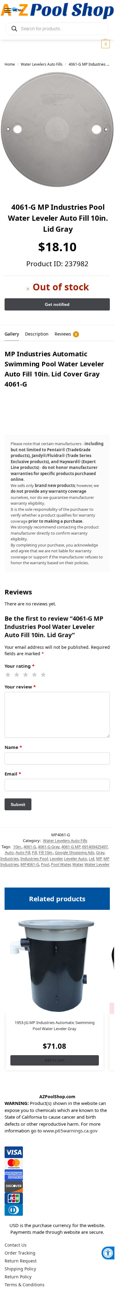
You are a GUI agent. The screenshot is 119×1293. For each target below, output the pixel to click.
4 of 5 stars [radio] (34, 674)
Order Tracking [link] (20, 1253)
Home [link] (10, 64)
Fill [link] (34, 852)
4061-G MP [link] (70, 846)
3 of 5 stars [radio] (26, 674)
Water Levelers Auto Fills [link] (42, 64)
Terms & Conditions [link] (25, 1285)
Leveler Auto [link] (75, 858)
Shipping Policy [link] (20, 1269)
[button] (105, 44)
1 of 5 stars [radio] (8, 674)
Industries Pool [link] (34, 858)
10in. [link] (17, 846)
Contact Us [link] (16, 1245)
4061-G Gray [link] (49, 846)
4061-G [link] (29, 846)
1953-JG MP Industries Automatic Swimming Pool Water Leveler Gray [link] (55, 1025)
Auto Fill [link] (23, 852)
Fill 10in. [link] (46, 852)
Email (13, 774)
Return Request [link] (21, 1261)
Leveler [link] (56, 858)
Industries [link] (9, 858)
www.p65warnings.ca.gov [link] (70, 1131)
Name (13, 747)
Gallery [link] (12, 334)
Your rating (19, 666)
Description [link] (37, 334)
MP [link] (99, 858)
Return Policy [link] (18, 1277)
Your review (20, 687)
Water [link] (77, 864)
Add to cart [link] (54, 1060)
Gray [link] (100, 852)
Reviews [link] (66, 334)
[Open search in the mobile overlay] (57, 28)
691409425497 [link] (95, 846)
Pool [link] (45, 864)
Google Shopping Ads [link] (74, 852)
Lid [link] (91, 858)
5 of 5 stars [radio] (43, 674)
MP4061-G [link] (29, 864)
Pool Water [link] (60, 864)
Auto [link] (9, 852)
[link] (108, 1253)
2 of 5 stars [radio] (17, 674)
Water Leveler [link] (97, 864)
